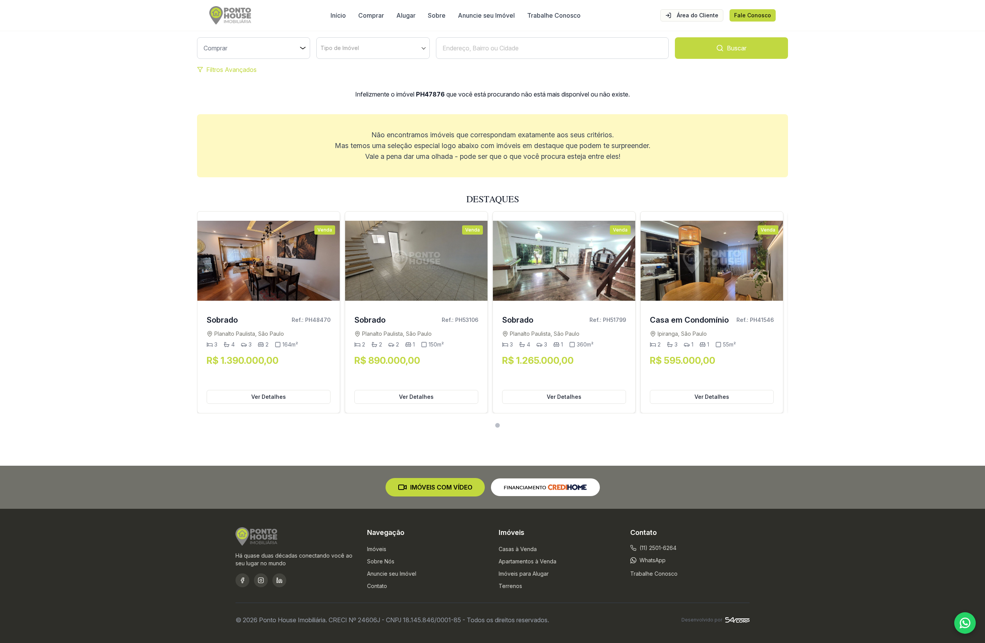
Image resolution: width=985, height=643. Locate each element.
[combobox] (372, 48)
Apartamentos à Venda (527, 561)
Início (338, 15)
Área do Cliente (697, 15)
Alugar (406, 15)
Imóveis (376, 549)
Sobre (437, 15)
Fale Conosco (752, 15)
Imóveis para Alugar (524, 573)
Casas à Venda (518, 549)
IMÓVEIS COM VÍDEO (441, 487)
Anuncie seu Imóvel (486, 15)
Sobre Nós (380, 561)
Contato (377, 586)
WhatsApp (652, 560)
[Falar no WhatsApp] (965, 623)
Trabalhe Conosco (554, 15)
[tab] (487, 425)
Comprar (371, 15)
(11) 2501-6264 (657, 548)
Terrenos (510, 586)
